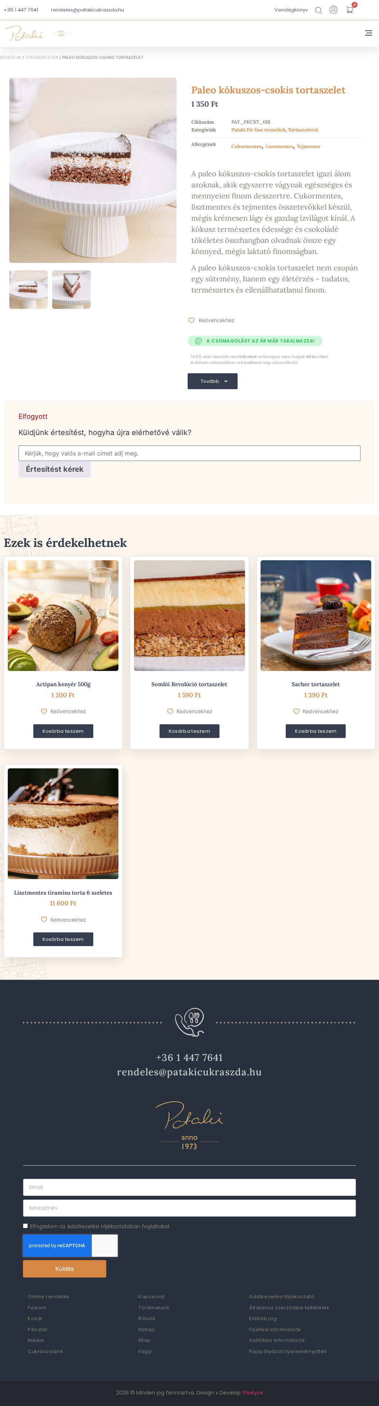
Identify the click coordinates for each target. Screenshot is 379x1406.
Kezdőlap (10, 57)
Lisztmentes (279, 146)
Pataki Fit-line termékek (258, 130)
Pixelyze (253, 1392)
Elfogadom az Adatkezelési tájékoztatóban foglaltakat (100, 1226)
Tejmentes (308, 146)
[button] (368, 33)
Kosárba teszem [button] (63, 731)
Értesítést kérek (55, 469)
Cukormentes (246, 146)
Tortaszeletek (41, 57)
